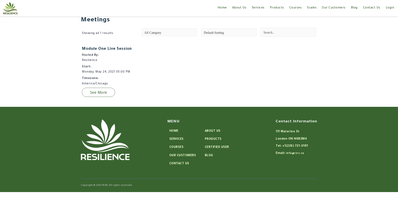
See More (98, 92)
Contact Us (371, 8)
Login (390, 8)
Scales (312, 8)
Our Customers (334, 8)
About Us (239, 8)
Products (277, 8)
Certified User (217, 147)
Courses (295, 8)
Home (222, 8)
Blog (354, 8)
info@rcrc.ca (295, 153)
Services (258, 8)
